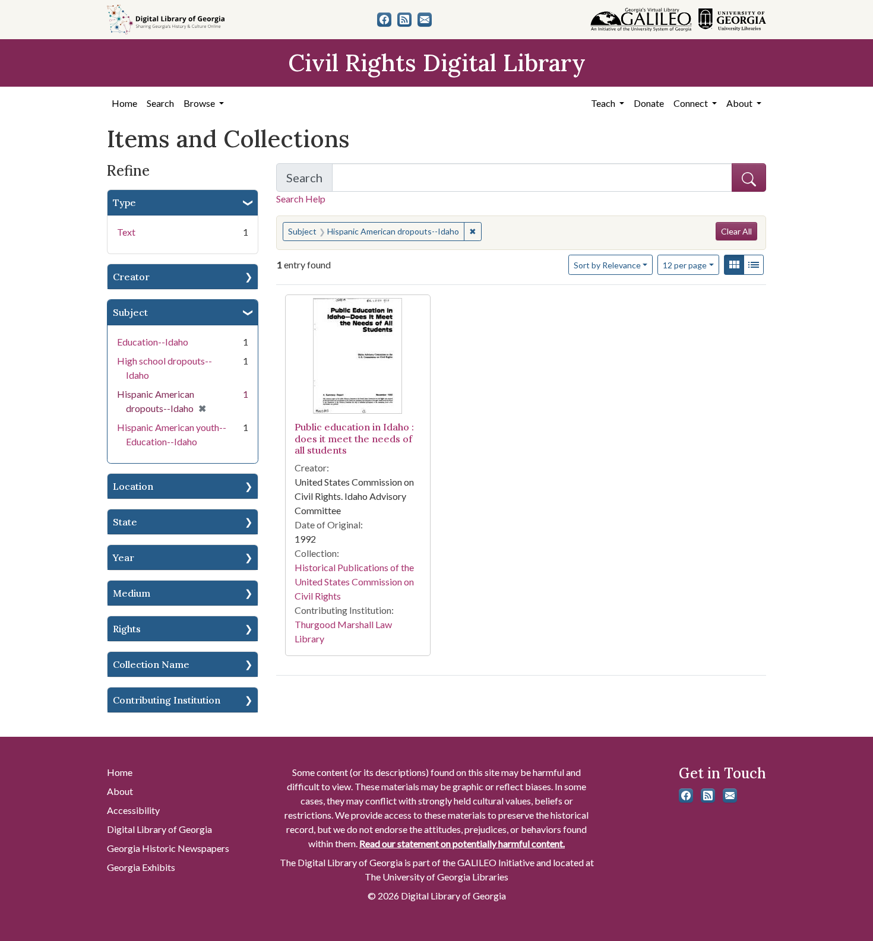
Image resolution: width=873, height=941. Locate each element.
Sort (607, 265)
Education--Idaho (152, 341)
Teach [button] (604, 103)
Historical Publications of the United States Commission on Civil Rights (354, 581)
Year (123, 557)
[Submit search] (749, 177)
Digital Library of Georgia (159, 829)
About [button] (740, 103)
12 (685, 264)
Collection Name (151, 664)
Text (126, 231)
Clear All (736, 231)
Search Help (300, 198)
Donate (649, 103)
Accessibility (133, 810)
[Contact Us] (424, 19)
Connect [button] (691, 103)
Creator (131, 277)
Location (133, 486)
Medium (131, 593)
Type (124, 202)
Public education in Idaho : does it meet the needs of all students (354, 438)
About (120, 791)
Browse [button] (200, 103)
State (125, 522)
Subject (130, 312)
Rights (127, 629)
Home (124, 103)
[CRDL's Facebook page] (384, 19)
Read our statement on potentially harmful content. (462, 843)
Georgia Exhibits (141, 867)
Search (160, 103)
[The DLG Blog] (404, 19)
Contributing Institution (166, 700)
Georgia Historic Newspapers (168, 848)
